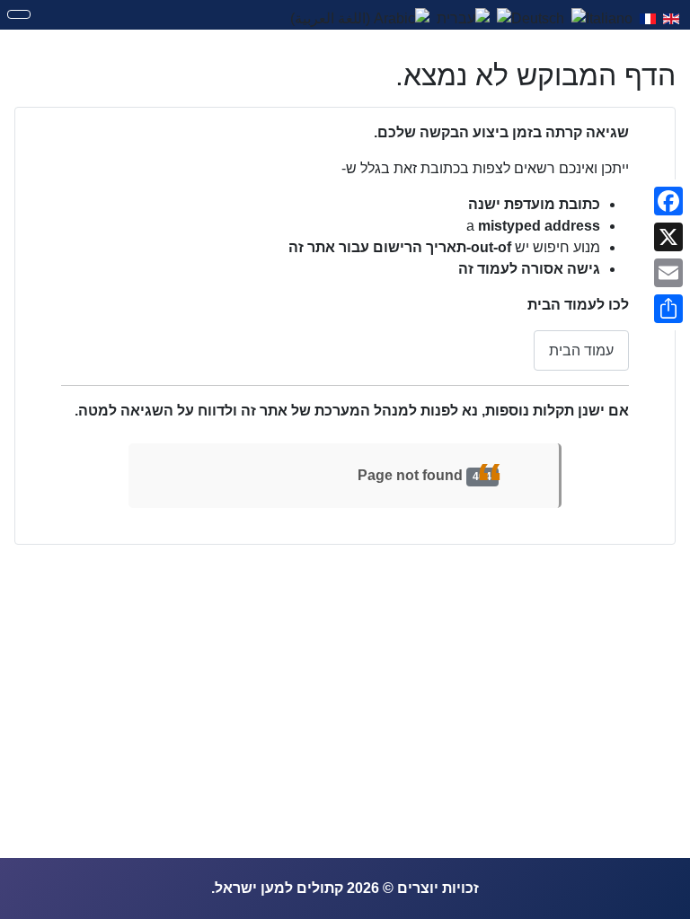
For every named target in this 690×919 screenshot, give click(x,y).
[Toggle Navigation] (19, 14)
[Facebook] (668, 201)
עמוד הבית (581, 350)
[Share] (668, 309)
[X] (668, 237)
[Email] (668, 273)
